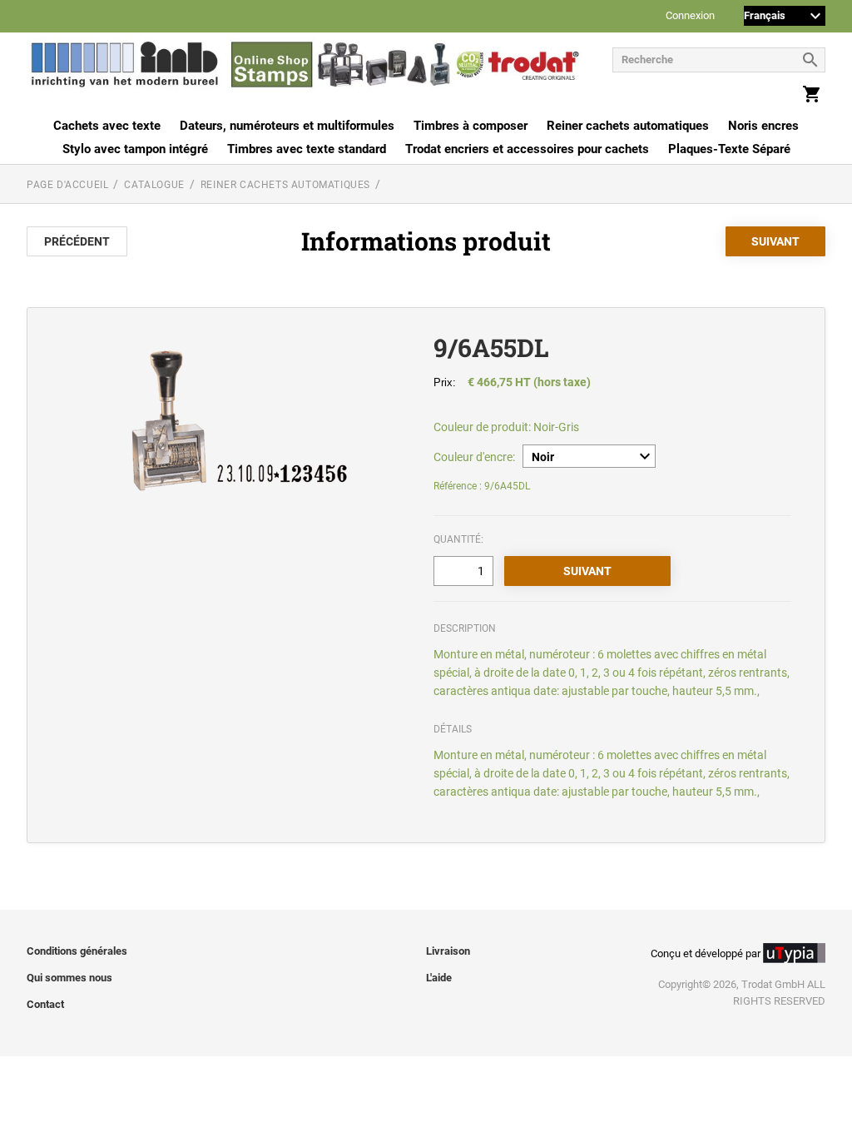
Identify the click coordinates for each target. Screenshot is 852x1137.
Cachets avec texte (107, 125)
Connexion (690, 16)
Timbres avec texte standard (306, 149)
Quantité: (458, 539)
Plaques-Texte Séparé (729, 149)
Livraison (448, 951)
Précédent (77, 241)
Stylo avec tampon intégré (135, 149)
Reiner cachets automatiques (628, 125)
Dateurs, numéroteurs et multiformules (287, 125)
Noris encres (763, 125)
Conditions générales (77, 951)
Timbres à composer (471, 125)
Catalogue (154, 185)
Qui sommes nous (69, 977)
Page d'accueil (67, 185)
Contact (45, 1004)
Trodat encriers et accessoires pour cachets (527, 149)
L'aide (439, 977)
